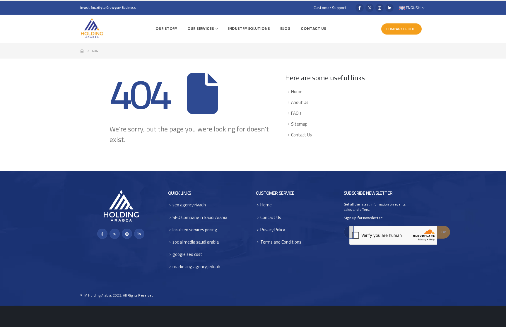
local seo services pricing (194, 229)
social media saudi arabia (195, 242)
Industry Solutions (249, 28)
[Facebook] (359, 8)
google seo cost (187, 254)
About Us (299, 102)
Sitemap (299, 124)
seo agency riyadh (189, 205)
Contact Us (313, 28)
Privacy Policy (272, 229)
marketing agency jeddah (196, 266)
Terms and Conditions (280, 242)
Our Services (200, 28)
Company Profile (401, 28)
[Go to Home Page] (82, 51)
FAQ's (296, 113)
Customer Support (330, 7)
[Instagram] (379, 8)
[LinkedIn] (389, 8)
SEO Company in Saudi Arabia (199, 217)
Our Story (166, 28)
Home (296, 91)
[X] (369, 8)
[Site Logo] (92, 28)
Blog (285, 28)
